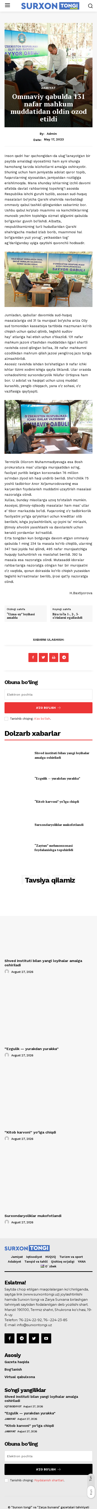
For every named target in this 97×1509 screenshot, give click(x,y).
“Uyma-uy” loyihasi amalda (21, 616)
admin (52, 133)
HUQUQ (50, 1257)
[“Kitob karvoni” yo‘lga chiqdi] (18, 801)
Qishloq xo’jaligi (62, 1261)
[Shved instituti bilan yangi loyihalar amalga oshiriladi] (18, 755)
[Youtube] (46, 1338)
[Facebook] (32, 657)
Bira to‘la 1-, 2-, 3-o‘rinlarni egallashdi (67, 616)
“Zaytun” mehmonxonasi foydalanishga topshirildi (54, 847)
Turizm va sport (71, 1257)
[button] (90, 6)
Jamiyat (48, 87)
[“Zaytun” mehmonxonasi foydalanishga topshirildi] (18, 847)
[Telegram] (64, 657)
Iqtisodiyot (34, 1257)
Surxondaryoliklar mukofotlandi (59, 824)
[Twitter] (43, 657)
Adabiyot (14, 1261)
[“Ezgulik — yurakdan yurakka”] (18, 778)
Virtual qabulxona (20, 1377)
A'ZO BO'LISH (46, 707)
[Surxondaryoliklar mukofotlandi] (18, 824)
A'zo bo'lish (42, 718)
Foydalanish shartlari (49, 1480)
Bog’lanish (13, 1369)
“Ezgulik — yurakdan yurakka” (57, 778)
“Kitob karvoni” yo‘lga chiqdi (57, 801)
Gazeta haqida (17, 1362)
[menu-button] (7, 5)
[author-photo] (7, 971)
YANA (82, 1261)
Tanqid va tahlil (36, 1261)
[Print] (53, 657)
